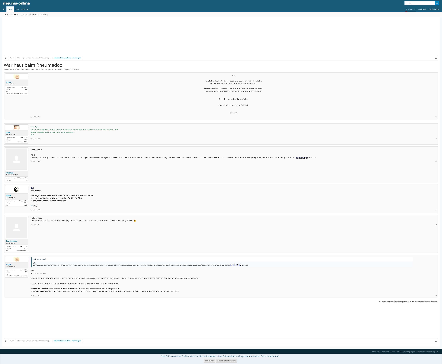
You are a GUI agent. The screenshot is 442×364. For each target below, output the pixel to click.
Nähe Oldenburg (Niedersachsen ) (16, 93)
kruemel (9, 173)
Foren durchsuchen (11, 14)
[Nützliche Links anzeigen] (436, 58)
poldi (8, 132)
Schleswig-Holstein (21, 250)
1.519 (25, 248)
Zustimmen (209, 361)
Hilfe (393, 352)
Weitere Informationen (226, 361)
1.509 (25, 203)
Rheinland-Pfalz (22, 142)
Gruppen (24, 9)
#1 (436, 117)
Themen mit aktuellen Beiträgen (34, 14)
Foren (10, 9)
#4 (436, 210)
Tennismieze (11, 241)
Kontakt (385, 352)
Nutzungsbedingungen (405, 352)
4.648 (25, 140)
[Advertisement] (221, 38)
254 (26, 89)
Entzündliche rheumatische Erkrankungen (36, 69)
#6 (436, 295)
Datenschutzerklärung (426, 352)
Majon (67, 69)
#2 (436, 139)
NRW (25, 205)
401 (26, 180)
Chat (17, 9)
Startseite (376, 352)
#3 (436, 161)
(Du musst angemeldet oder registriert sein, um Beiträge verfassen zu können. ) (408, 302)
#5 (436, 225)
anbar (8, 195)
